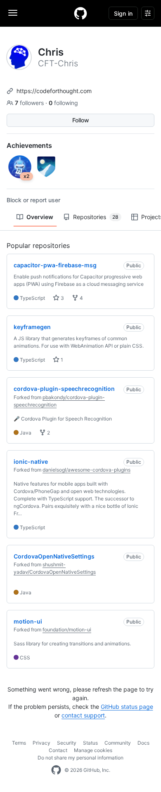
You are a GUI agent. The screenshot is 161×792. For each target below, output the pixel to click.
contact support (83, 715)
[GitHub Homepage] (56, 770)
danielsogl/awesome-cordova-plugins (86, 470)
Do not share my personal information (80, 758)
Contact (58, 750)
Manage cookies (93, 750)
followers (30, 102)
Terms (19, 743)
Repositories (95, 216)
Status (90, 743)
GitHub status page (127, 706)
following (63, 102)
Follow (80, 120)
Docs (143, 743)
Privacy (41, 743)
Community (117, 743)
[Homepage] (80, 13)
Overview (39, 216)
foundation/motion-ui (67, 629)
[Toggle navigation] (13, 13)
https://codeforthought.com (54, 90)
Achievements (29, 145)
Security (66, 743)
